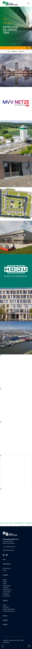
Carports (5, 600)
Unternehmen (7, 564)
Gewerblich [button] (14, 51)
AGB (18, 640)
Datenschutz (12, 640)
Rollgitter (5, 581)
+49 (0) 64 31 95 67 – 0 (10, 546)
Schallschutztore (7, 589)
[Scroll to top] (29, 646)
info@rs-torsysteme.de (8, 550)
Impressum (5, 640)
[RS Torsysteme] (10, 3)
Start (4, 559)
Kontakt (5, 624)
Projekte (5, 620)
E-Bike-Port (6, 607)
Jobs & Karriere (7, 568)
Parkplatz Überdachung (9, 609)
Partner (5, 570)
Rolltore (5, 579)
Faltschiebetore (7, 585)
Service (5, 615)
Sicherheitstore (7, 591)
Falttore (5, 583)
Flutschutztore (6, 596)
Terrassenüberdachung (8, 611)
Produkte (5, 575)
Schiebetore (6, 587)
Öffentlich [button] (21, 51)
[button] (28, 3)
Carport (5, 605)
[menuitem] (9, 51)
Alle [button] (9, 51)
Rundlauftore (6, 594)
